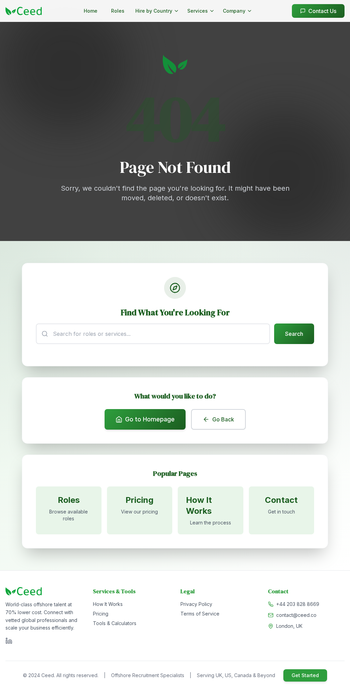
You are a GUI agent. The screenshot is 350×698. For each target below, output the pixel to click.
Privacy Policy (196, 604)
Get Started (305, 675)
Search (294, 333)
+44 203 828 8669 (297, 604)
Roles (117, 11)
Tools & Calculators (114, 623)
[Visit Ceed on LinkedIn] (8, 640)
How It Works (108, 604)
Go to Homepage (150, 419)
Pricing (100, 614)
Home (90, 11)
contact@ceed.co (296, 615)
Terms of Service (199, 614)
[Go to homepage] (23, 11)
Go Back (223, 419)
